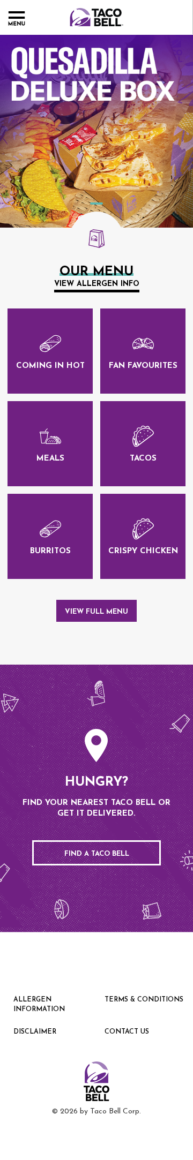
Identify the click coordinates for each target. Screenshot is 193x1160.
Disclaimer (34, 1032)
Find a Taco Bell (96, 853)
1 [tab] (96, 203)
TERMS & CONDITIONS (144, 1000)
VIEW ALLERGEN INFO (96, 284)
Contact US (127, 1032)
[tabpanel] (96, 131)
